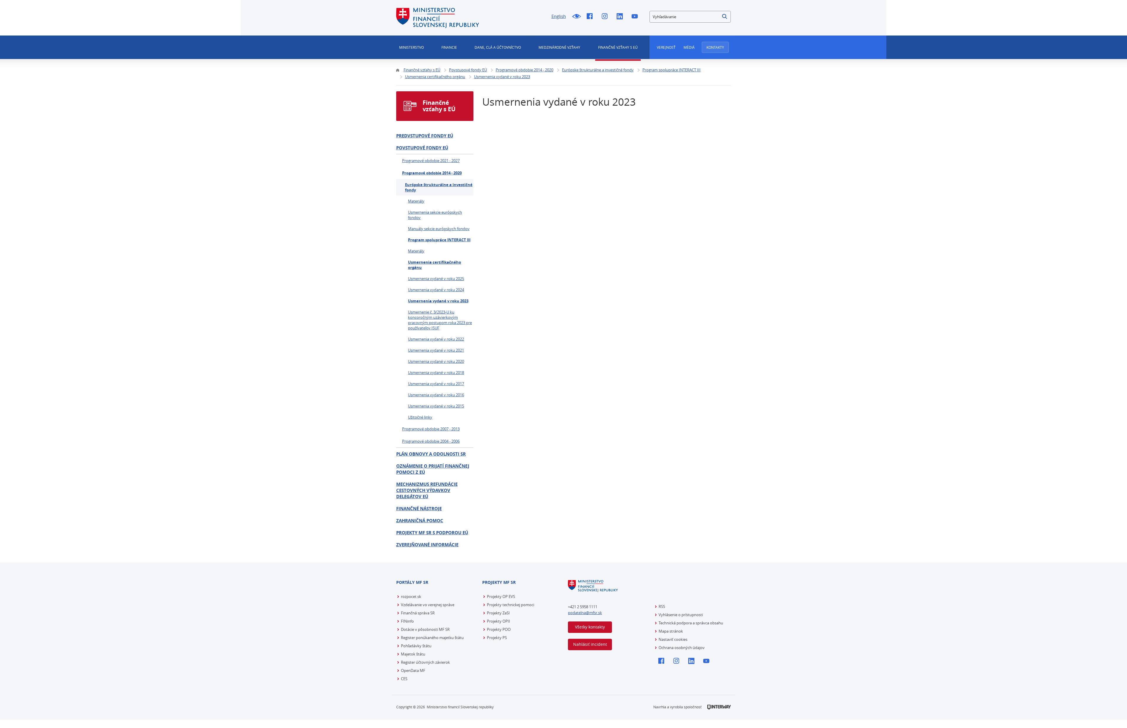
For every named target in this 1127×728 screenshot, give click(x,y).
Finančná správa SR (418, 613)
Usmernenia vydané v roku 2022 (436, 339)
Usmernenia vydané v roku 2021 (436, 350)
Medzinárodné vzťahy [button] (559, 47)
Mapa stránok (671, 631)
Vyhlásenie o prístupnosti (681, 614)
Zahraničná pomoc (419, 521)
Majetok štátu (413, 654)
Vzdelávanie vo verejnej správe (427, 604)
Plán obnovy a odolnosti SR (431, 454)
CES (404, 678)
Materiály (416, 201)
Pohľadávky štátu (416, 645)
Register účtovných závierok (425, 662)
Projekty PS (497, 637)
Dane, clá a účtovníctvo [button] (498, 47)
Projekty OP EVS (501, 596)
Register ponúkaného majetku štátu (432, 637)
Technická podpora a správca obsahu (691, 623)
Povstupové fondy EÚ (422, 148)
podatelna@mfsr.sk (585, 612)
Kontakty (715, 47)
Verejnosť (666, 47)
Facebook (591, 16)
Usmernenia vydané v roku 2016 (436, 394)
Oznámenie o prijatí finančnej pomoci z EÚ (432, 469)
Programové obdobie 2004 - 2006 (431, 441)
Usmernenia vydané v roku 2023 (438, 301)
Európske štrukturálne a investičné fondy (439, 187)
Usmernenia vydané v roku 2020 (436, 361)
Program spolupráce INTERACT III (439, 239)
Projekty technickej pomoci (510, 604)
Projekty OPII (498, 621)
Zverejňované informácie (427, 545)
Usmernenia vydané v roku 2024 (436, 289)
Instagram (606, 16)
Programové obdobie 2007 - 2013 (431, 429)
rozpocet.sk (411, 596)
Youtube (636, 16)
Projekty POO (499, 629)
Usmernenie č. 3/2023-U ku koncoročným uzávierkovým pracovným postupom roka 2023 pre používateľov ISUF (440, 320)
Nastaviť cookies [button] (673, 639)
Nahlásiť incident (590, 644)
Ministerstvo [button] (411, 47)
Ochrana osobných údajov (682, 647)
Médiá (689, 47)
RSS (662, 606)
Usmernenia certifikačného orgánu (434, 264)
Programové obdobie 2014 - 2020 (432, 173)
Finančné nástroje (419, 508)
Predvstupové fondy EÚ (424, 136)
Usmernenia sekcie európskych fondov (435, 215)
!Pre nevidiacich (576, 16)
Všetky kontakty (590, 627)
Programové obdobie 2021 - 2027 (431, 160)
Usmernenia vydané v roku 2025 (436, 278)
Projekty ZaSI (498, 613)
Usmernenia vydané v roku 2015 (436, 406)
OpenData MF (413, 670)
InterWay (719, 707)
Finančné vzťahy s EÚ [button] (618, 47)
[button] (724, 16)
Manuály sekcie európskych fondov (439, 228)
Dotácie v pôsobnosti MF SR (425, 629)
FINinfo (407, 621)
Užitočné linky (420, 417)
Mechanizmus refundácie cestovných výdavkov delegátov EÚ (427, 490)
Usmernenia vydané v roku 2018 (436, 372)
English (558, 16)
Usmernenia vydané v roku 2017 (436, 383)
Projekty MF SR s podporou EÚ (432, 533)
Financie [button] (449, 47)
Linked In (621, 16)
